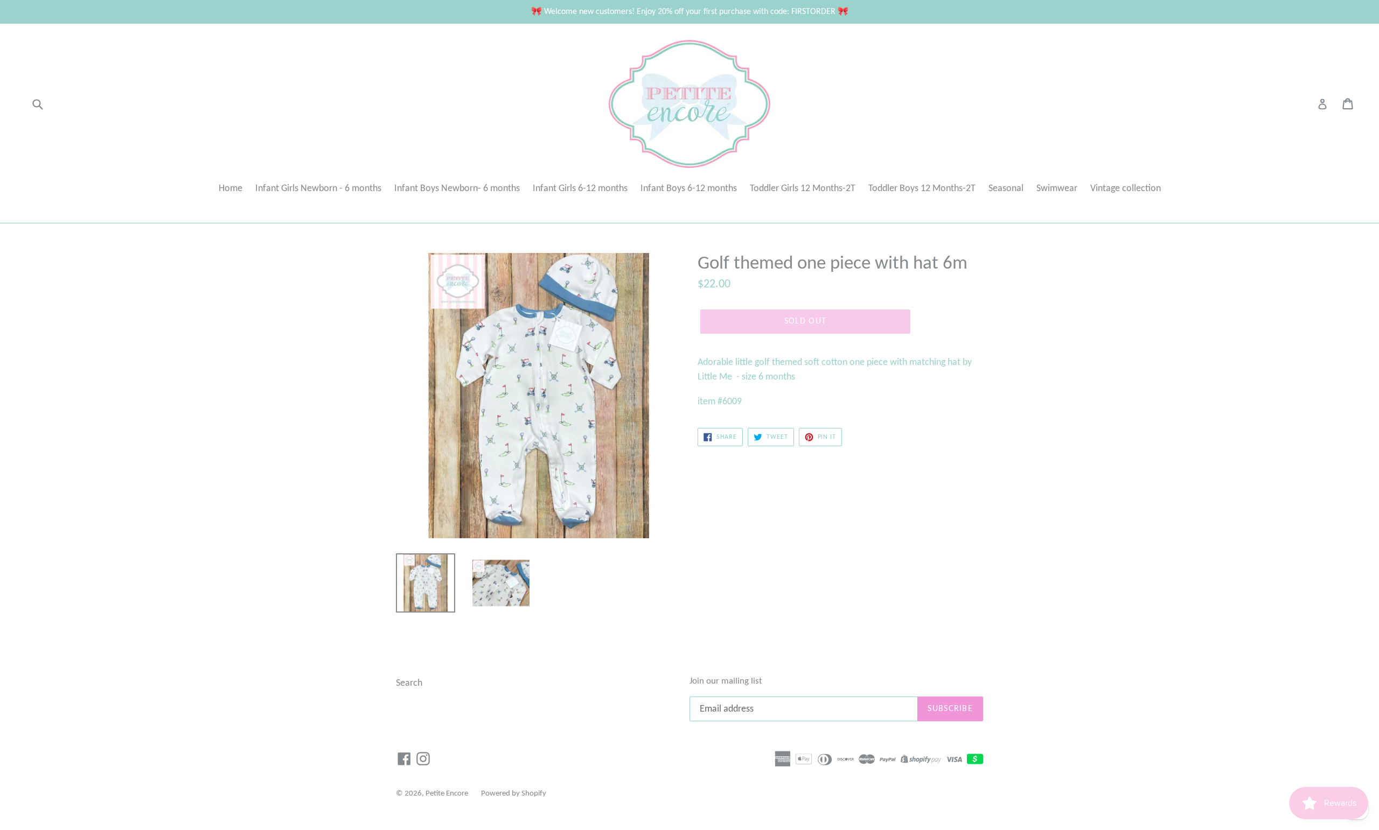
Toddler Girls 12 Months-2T (802, 189)
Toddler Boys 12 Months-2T (922, 189)
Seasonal (1005, 189)
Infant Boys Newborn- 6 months (457, 189)
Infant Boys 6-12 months (688, 189)
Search (409, 683)
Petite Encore (447, 794)
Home (230, 189)
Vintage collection (1125, 189)
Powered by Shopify (513, 794)
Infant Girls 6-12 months (580, 189)
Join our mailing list (726, 681)
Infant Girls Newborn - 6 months (318, 189)
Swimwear (1056, 189)
